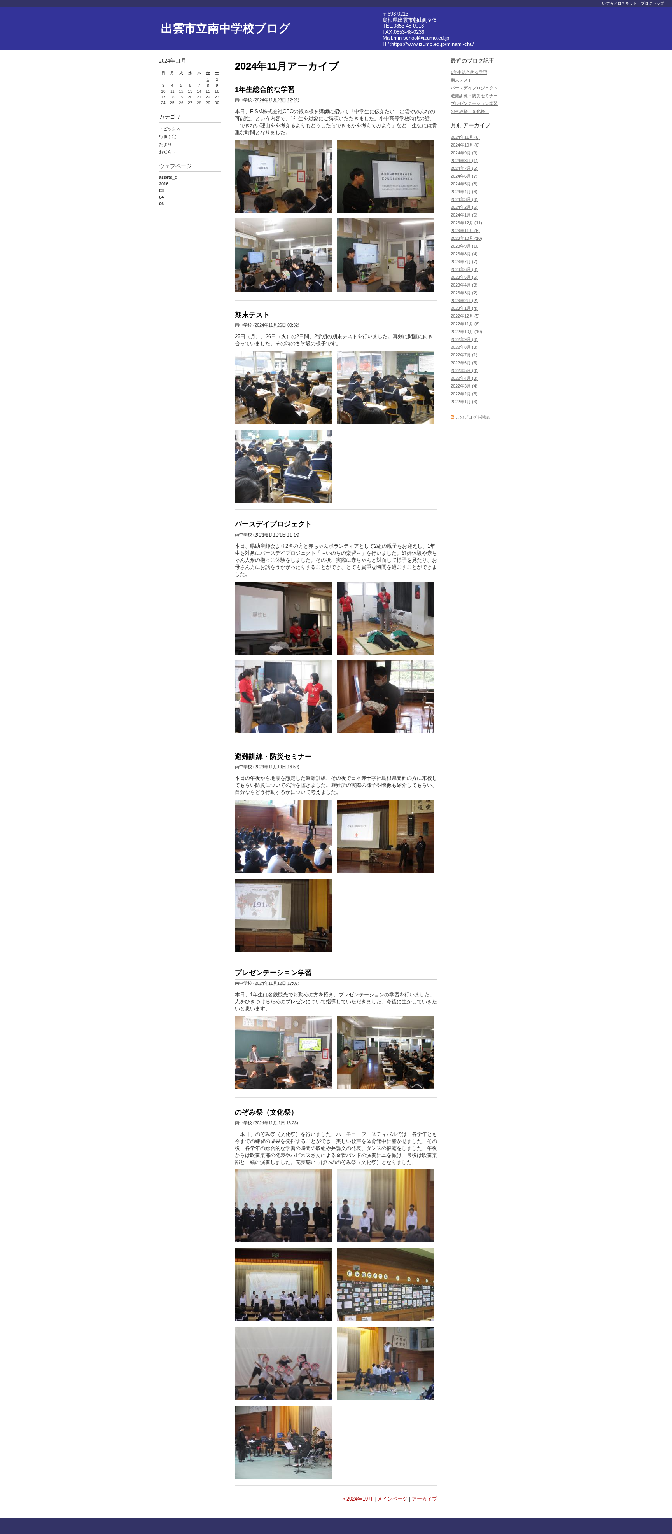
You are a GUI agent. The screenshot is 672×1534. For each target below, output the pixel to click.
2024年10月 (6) (465, 145)
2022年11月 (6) (465, 323)
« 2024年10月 (357, 1499)
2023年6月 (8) (464, 269)
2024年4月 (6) (464, 191)
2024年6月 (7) (464, 176)
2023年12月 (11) (466, 222)
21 (199, 97)
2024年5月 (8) (464, 184)
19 (181, 97)
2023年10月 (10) (466, 238)
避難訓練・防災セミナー (273, 756)
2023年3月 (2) (464, 292)
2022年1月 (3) (464, 401)
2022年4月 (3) (464, 378)
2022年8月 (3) (464, 347)
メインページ (392, 1499)
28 (199, 103)
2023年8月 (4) (464, 254)
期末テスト (252, 315)
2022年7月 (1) (464, 355)
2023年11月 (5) (465, 230)
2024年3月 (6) (464, 199)
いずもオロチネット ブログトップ (633, 3)
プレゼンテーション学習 (273, 973)
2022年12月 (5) (465, 316)
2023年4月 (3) (464, 285)
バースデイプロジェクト (273, 524)
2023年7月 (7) (464, 261)
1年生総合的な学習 (265, 89)
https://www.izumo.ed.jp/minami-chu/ (432, 44)
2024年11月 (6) (465, 137)
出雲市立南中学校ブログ (225, 28)
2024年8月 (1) (464, 160)
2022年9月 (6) (464, 339)
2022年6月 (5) (464, 362)
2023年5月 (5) (464, 277)
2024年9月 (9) (464, 152)
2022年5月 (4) (464, 370)
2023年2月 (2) (464, 300)
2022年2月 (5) (464, 393)
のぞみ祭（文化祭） (266, 1112)
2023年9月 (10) (465, 246)
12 (181, 91)
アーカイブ (424, 1499)
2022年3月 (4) (464, 386)
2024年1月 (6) (464, 215)
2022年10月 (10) (466, 331)
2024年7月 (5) (464, 168)
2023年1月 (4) (464, 308)
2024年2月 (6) (464, 207)
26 (181, 103)
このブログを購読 (472, 417)
